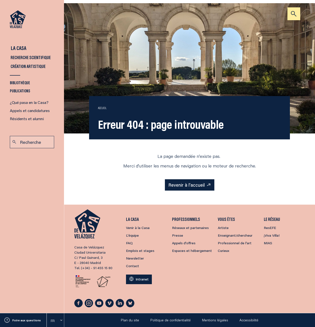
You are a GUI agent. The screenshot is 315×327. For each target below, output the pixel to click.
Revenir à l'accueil (186, 185)
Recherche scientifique (30, 57)
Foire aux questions (26, 320)
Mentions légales (215, 320)
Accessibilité (248, 320)
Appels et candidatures (30, 110)
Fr (53, 321)
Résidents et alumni (27, 118)
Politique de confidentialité (170, 320)
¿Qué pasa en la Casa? (29, 102)
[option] (55, 321)
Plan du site (130, 320)
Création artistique (28, 66)
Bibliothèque (20, 82)
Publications (20, 90)
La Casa (18, 47)
